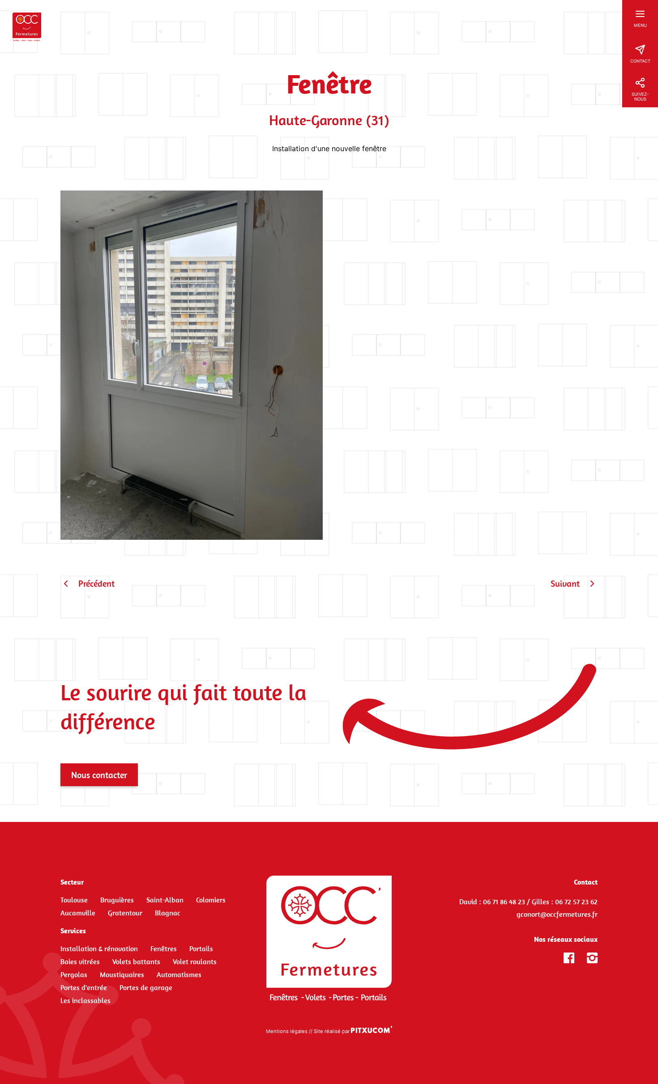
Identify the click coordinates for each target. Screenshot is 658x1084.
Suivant (565, 583)
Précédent (96, 583)
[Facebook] (569, 958)
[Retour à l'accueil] (329, 938)
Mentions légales (287, 1031)
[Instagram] (592, 958)
